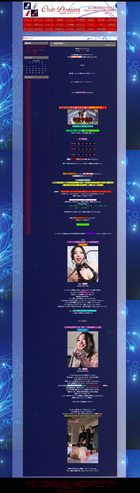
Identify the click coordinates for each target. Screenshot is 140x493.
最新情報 (91, 19)
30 (45, 72)
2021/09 (28, 190)
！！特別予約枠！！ (58, 43)
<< (31, 61)
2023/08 (28, 228)
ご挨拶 (28, 48)
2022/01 (28, 197)
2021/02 (28, 179)
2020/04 (28, 162)
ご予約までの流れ (112, 19)
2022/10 (28, 212)
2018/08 (28, 139)
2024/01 (28, 231)
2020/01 (28, 159)
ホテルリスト (49, 24)
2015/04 (28, 80)
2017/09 (28, 123)
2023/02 (28, 218)
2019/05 (28, 149)
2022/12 (28, 215)
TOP (28, 19)
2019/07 (28, 152)
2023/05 (28, 223)
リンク (112, 29)
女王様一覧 (49, 19)
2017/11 (28, 126)
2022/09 (28, 210)
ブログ (91, 24)
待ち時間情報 (80, 19)
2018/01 (28, 129)
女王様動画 (70, 24)
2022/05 (28, 203)
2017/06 (28, 120)
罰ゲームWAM (28, 29)
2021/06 (28, 185)
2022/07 (28, 207)
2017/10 (28, 125)
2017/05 (28, 118)
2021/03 (28, 180)
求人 (101, 24)
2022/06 (28, 205)
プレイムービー (80, 24)
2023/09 (28, 230)
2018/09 (28, 141)
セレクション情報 (31, 51)
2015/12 (28, 93)
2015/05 (28, 82)
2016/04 (28, 100)
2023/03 (28, 220)
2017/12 (28, 128)
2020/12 (28, 175)
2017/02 (28, 115)
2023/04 (28, 221)
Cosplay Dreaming (80, 29)
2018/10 (28, 143)
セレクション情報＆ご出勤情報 (35, 50)
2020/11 (28, 174)
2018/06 (28, 136)
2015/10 (28, 90)
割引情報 (101, 19)
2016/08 (28, 106)
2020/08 (28, 169)
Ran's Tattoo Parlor (38, 29)
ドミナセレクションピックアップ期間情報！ (70, 19)
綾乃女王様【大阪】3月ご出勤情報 (36, 46)
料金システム (38, 19)
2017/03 (28, 116)
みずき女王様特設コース (70, 29)
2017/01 (28, 113)
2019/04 (28, 148)
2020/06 (28, 166)
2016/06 (28, 103)
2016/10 (28, 110)
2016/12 (28, 111)
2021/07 (28, 187)
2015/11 (28, 92)
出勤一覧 (59, 19)
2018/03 (28, 133)
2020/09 (28, 171)
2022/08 (28, 208)
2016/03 (28, 98)
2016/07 (28, 105)
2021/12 (28, 195)
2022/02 (28, 198)
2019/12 (28, 157)
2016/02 (28, 97)
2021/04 (28, 182)
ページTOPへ (112, 474)
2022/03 (28, 200)
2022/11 (28, 213)
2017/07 (28, 121)
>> (41, 61)
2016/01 (28, 95)
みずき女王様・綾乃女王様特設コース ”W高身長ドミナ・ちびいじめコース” (59, 29)
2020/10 (28, 172)
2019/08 (28, 154)
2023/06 (28, 225)
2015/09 (28, 88)
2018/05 (28, 134)
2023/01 (28, 217)
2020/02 (28, 161)
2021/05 (28, 184)
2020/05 (28, 164)
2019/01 (28, 144)
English (91, 29)
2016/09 (28, 108)
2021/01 (28, 177)
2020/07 (28, 167)
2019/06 (28, 151)
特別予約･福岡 (112, 24)
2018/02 (28, 131)
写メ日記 (59, 24)
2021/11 (28, 194)
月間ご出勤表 (101, 29)
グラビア (28, 24)
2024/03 (28, 233)
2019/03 (28, 146)
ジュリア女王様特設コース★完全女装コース (49, 29)
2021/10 (28, 192)
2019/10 (28, 156)
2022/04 (28, 202)
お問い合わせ (38, 24)
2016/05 (28, 102)
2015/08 (28, 87)
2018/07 (28, 138)
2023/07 (28, 226)
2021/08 (28, 189)
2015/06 (28, 83)
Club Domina (70, 9)
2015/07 (28, 85)
